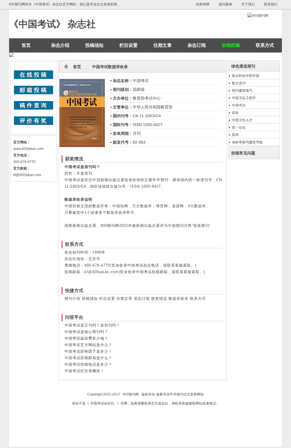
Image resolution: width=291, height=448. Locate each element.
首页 (26, 45)
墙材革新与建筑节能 (247, 142)
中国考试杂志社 (102, 403)
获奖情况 (159, 298)
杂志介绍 (60, 45)
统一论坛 (239, 127)
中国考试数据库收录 (110, 66)
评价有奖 (34, 121)
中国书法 (239, 105)
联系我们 (271, 4)
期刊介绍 (72, 298)
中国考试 (141, 80)
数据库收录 (178, 298)
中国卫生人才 (242, 120)
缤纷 (235, 113)
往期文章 (162, 45)
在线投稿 (34, 75)
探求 (235, 135)
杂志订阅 (197, 45)
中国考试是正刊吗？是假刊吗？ (92, 325)
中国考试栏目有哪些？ (84, 371)
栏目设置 (128, 45)
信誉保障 (202, 4)
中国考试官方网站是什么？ (88, 345)
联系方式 (265, 45)
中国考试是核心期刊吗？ (86, 332)
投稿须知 (94, 45)
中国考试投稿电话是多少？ (88, 364)
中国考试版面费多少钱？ (86, 338)
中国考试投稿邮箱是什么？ (88, 358)
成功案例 (225, 4)
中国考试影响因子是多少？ (88, 351)
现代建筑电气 (242, 91)
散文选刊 (239, 83)
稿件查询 (34, 105)
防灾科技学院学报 (245, 76)
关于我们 (248, 4)
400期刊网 (130, 394)
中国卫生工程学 (244, 98)
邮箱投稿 (34, 90)
